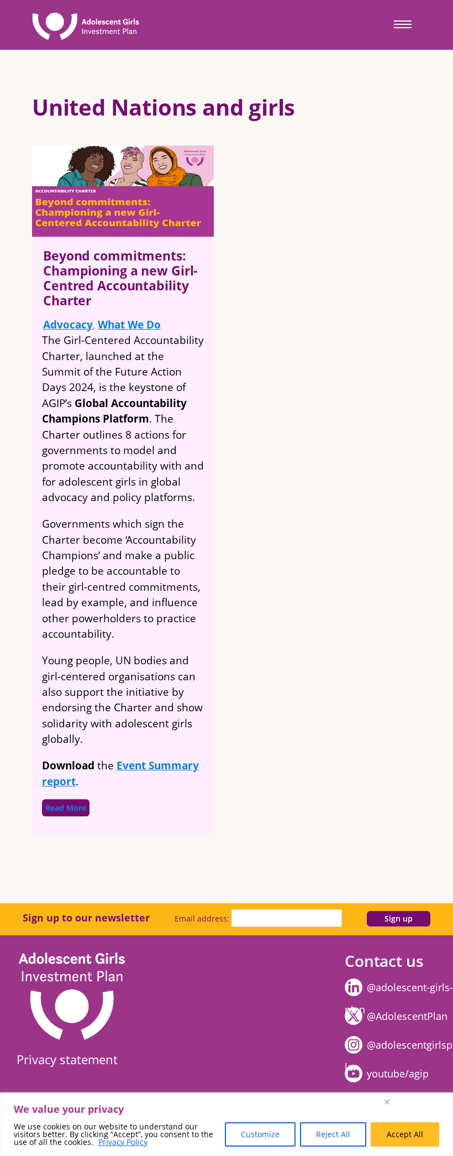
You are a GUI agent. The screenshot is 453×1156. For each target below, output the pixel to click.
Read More (65, 808)
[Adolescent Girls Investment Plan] (83, 25)
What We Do (129, 324)
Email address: (203, 918)
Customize (260, 1134)
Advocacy (68, 324)
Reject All (333, 1134)
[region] (226, 1124)
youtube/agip (398, 1073)
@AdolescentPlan (407, 1016)
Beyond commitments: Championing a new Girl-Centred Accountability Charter (120, 278)
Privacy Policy (123, 1142)
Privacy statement (67, 1059)
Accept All (405, 1134)
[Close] (416, 1101)
